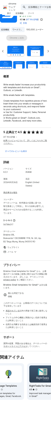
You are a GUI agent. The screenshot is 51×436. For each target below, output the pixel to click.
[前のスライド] (3, 51)
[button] (15, 51)
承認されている (13, 310)
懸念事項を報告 (10, 192)
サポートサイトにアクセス (15, 346)
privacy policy (9, 279)
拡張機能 (5, 29)
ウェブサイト (13, 247)
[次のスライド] (48, 51)
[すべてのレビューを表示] (16, 151)
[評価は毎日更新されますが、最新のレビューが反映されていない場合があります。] (41, 19)
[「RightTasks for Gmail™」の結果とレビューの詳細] (36, 389)
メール (10, 252)
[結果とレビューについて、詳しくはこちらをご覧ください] (14, 220)
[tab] (9, 13)
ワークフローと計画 (18, 29)
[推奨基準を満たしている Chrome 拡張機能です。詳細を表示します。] (20, 16)
